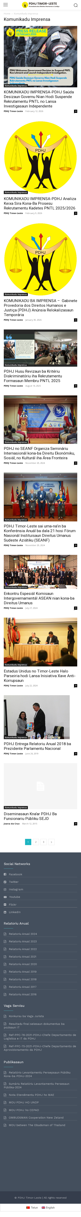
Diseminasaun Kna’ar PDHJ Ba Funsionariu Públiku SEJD (30, 816)
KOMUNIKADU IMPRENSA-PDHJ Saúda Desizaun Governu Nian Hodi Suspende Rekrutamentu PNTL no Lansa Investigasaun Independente (39, 99)
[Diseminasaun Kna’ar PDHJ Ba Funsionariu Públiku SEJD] (40, 786)
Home (7, 13)
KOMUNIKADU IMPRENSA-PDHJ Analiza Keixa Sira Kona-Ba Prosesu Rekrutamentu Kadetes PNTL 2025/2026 (40, 203)
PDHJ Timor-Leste (13, 111)
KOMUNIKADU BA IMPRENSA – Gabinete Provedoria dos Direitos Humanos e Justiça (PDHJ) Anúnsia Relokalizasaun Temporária (40, 307)
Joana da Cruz (12, 823)
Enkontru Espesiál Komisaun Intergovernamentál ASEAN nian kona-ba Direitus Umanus (39, 598)
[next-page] (51, 842)
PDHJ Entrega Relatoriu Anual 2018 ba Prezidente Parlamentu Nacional (37, 746)
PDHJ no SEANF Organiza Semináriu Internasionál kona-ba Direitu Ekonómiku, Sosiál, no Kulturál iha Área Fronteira (39, 453)
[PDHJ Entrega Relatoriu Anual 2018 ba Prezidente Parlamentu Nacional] (40, 717)
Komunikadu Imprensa (16, 85)
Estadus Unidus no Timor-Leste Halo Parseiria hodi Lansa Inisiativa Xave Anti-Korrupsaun (40, 676)
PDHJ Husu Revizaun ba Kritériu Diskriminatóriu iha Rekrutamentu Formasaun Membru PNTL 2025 (33, 376)
